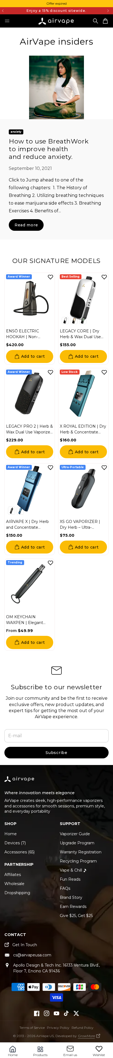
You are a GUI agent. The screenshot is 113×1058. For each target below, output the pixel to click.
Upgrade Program (77, 842)
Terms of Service (32, 1028)
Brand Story (71, 897)
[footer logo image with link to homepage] (19, 782)
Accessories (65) (19, 852)
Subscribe (56, 752)
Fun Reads (70, 879)
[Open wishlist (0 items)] (99, 1048)
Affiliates (12, 874)
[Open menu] (7, 21)
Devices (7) (15, 842)
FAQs (65, 888)
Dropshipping (17, 892)
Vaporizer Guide (75, 833)
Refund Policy (83, 1028)
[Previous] (9, 10)
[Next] (108, 10)
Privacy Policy (58, 1028)
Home (10, 833)
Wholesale (14, 883)
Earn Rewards (73, 906)
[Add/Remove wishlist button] (50, 277)
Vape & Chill (71, 870)
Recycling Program (78, 861)
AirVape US (45, 1036)
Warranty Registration (80, 852)
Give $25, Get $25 (76, 915)
